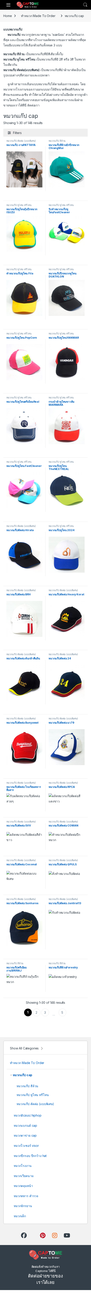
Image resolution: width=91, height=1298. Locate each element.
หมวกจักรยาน (23, 1206)
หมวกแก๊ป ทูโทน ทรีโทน (18, 205)
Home (7, 16)
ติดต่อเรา (33, 105)
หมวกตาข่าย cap (25, 1135)
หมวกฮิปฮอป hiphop (28, 1115)
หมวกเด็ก (20, 1216)
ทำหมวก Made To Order (38, 16)
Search (85, 4)
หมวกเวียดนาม (23, 1176)
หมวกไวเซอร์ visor (26, 1145)
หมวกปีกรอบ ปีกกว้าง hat (30, 1156)
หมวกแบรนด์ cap (25, 1125)
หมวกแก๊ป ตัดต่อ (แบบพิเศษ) (21, 140)
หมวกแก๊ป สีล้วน (57, 140)
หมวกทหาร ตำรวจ (26, 1196)
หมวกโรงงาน (23, 1166)
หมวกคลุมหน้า (23, 1186)
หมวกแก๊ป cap (22, 1075)
